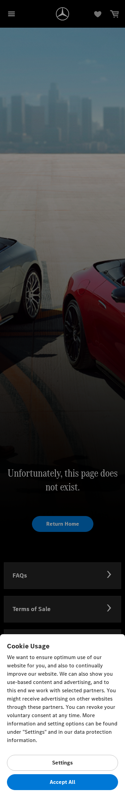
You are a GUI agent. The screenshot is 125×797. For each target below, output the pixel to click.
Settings (62, 762)
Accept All (62, 782)
